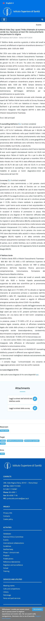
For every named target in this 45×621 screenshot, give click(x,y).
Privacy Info (7, 513)
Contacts (6, 516)
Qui (20, 124)
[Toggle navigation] (4, 19)
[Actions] (4, 3)
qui (37, 374)
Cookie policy (8, 519)
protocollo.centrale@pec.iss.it (18, 498)
